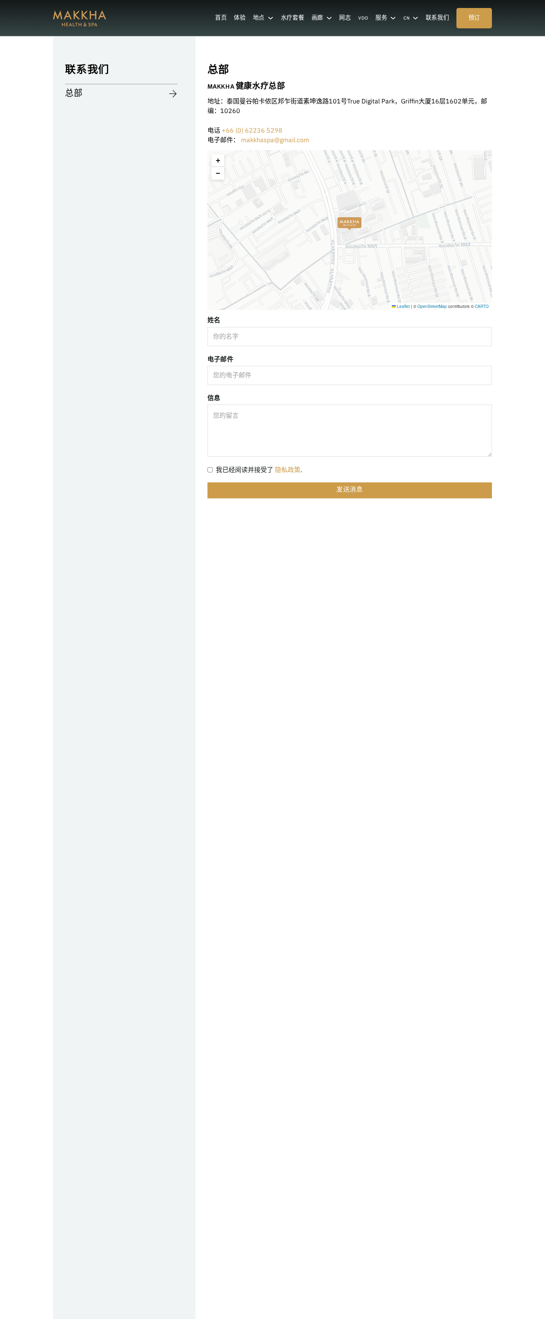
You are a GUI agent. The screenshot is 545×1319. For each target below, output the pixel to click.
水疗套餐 (292, 18)
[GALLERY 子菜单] (329, 18)
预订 (474, 18)
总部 (73, 94)
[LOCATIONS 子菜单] (270, 18)
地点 (259, 18)
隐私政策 (287, 470)
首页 (221, 18)
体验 (239, 18)
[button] (349, 218)
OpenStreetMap (432, 306)
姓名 (214, 320)
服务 (381, 18)
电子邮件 (220, 359)
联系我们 (437, 18)
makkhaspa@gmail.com (275, 140)
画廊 (317, 18)
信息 (214, 398)
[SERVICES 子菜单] (393, 18)
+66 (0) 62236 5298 (252, 130)
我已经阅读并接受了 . (259, 470)
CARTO (482, 306)
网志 (345, 18)
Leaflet (403, 306)
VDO (363, 18)
